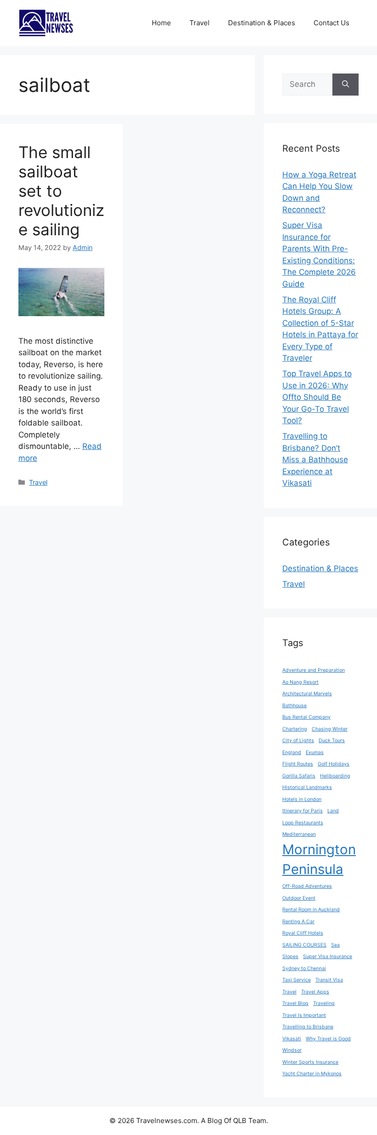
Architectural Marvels (307, 694)
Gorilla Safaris (298, 776)
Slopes (290, 956)
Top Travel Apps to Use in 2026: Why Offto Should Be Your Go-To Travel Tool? (317, 397)
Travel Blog (295, 1003)
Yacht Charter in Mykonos (312, 1074)
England (291, 752)
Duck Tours (332, 740)
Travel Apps (315, 992)
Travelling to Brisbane (307, 1027)
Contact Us (331, 22)
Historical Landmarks (307, 787)
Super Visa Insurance (327, 956)
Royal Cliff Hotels (302, 933)
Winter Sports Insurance (310, 1062)
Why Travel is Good (328, 1039)
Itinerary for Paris (302, 811)
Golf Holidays (333, 764)
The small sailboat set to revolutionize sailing (61, 190)
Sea (335, 945)
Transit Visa (329, 980)
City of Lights (298, 740)
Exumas (315, 752)
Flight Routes (297, 764)
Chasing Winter (330, 729)
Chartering (294, 729)
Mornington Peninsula (319, 859)
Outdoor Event (298, 898)
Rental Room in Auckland (311, 910)
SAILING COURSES (304, 945)
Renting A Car (298, 922)
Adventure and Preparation (313, 670)
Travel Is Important (304, 1015)
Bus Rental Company (306, 717)
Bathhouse (294, 706)
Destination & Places (261, 22)
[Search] (345, 85)
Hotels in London (301, 799)
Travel (199, 22)
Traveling (324, 1003)
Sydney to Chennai (304, 968)
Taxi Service (296, 980)
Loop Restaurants (302, 823)
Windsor (292, 1050)
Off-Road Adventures (307, 886)
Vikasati (291, 1039)
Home (161, 22)
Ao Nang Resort (300, 682)
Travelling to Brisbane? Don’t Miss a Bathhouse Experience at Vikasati (315, 459)
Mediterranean (299, 834)
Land (333, 811)
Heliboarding (335, 776)
